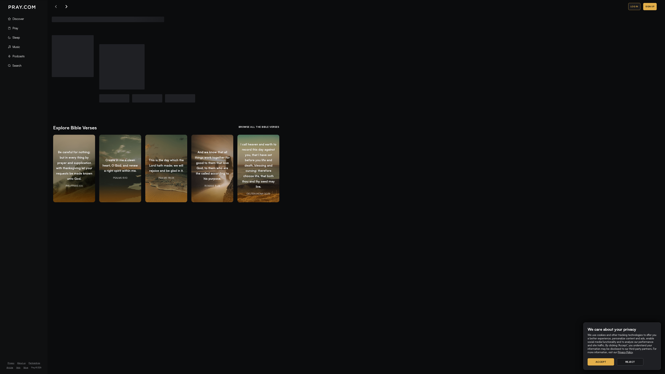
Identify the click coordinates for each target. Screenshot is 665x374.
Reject (630, 361)
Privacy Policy (625, 352)
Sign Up (650, 6)
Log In (634, 6)
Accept (601, 361)
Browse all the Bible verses (259, 126)
